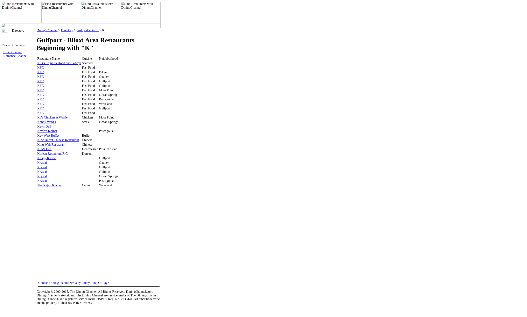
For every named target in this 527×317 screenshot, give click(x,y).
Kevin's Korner (47, 131)
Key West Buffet (48, 135)
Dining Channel (47, 30)
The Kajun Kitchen (49, 185)
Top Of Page (100, 282)
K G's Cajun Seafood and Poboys (59, 63)
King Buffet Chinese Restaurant (58, 140)
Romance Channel (15, 56)
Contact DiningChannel (53, 282)
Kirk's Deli (44, 149)
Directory (67, 30)
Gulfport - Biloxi (88, 30)
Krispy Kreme (46, 158)
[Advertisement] (19, 127)
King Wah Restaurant (51, 144)
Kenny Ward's (46, 122)
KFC (40, 67)
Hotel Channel (12, 52)
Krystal (42, 162)
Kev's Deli (44, 126)
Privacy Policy (80, 282)
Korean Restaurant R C (52, 153)
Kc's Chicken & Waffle (52, 117)
